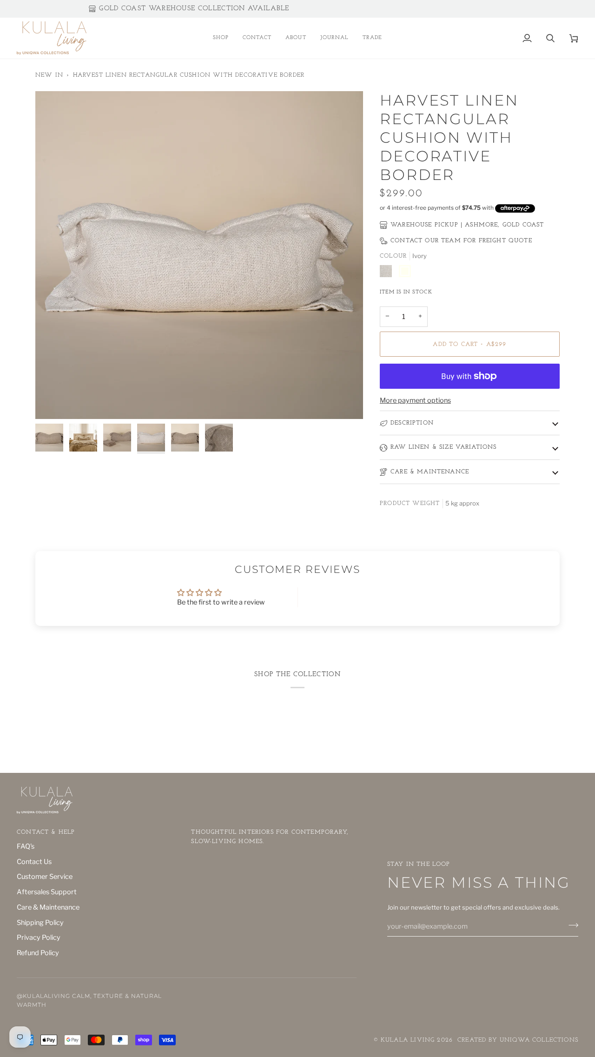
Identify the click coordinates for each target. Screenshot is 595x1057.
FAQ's (25, 846)
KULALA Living (408, 1040)
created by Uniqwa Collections (517, 1040)
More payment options (415, 400)
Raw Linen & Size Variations (443, 447)
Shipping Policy (40, 922)
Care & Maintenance (429, 472)
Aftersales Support (47, 892)
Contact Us (34, 862)
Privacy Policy (38, 937)
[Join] (570, 925)
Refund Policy (38, 953)
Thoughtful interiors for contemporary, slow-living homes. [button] (269, 836)
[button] (221, 38)
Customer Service (45, 876)
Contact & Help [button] (46, 832)
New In (49, 75)
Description (412, 423)
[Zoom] (53, 401)
